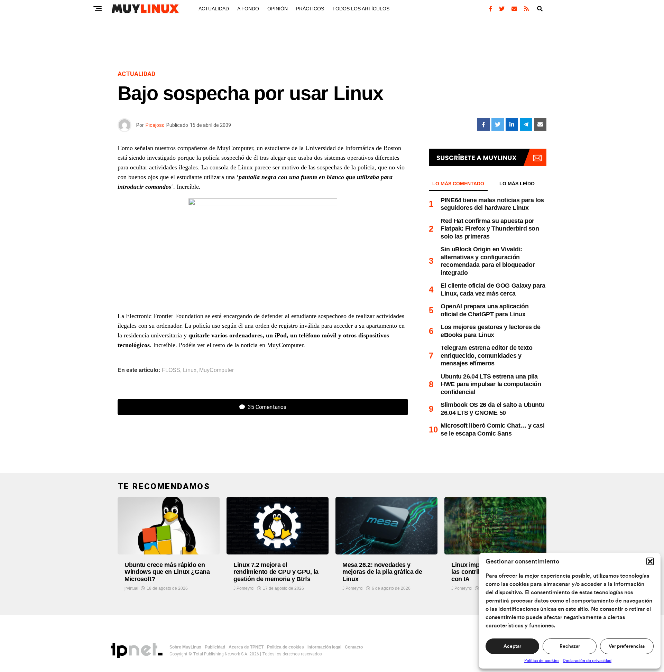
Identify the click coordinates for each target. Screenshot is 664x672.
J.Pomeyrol (244, 588)
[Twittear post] (497, 124)
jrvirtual (131, 588)
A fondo (248, 8)
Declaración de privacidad (587, 661)
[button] (650, 561)
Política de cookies (541, 661)
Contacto (354, 647)
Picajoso (155, 125)
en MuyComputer (281, 345)
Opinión (277, 8)
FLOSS (171, 370)
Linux (189, 370)
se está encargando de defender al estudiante (260, 315)
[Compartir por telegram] (526, 124)
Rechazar (570, 646)
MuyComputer (216, 370)
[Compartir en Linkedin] (512, 124)
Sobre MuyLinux (185, 647)
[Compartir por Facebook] (483, 124)
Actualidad (214, 8)
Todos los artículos (360, 8)
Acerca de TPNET (246, 647)
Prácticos (310, 8)
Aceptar (512, 646)
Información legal (324, 647)
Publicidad (215, 647)
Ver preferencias (627, 646)
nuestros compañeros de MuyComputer (204, 147)
